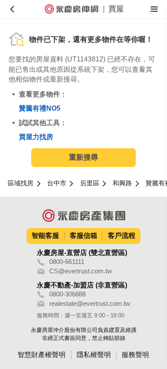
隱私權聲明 (94, 354)
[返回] (12, 9)
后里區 (89, 183)
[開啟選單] (154, 9)
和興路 (122, 183)
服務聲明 (135, 354)
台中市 (56, 183)
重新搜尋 (83, 157)
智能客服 (45, 235)
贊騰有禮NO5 (39, 108)
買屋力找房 (36, 137)
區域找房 (20, 183)
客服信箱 (83, 235)
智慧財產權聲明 (42, 354)
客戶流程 (121, 235)
